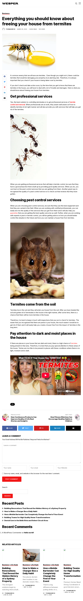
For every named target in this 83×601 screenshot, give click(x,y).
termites (74, 343)
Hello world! (29, 533)
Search (4, 487)
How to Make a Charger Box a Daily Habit (20, 511)
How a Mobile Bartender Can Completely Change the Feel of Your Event (33, 514)
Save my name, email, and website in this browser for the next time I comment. (32, 473)
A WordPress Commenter (11, 533)
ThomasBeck (10, 29)
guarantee (14, 213)
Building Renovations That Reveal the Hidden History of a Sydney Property (35, 508)
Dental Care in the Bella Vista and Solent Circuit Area (26, 521)
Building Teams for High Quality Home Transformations (27, 517)
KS (12, 404)
